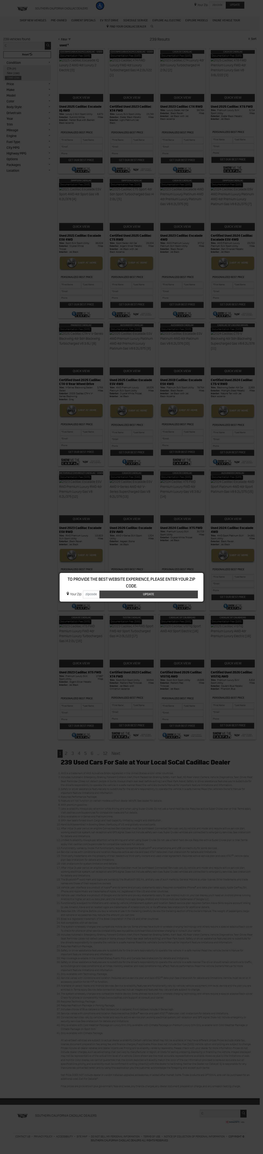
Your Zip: (76, 594)
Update (148, 594)
